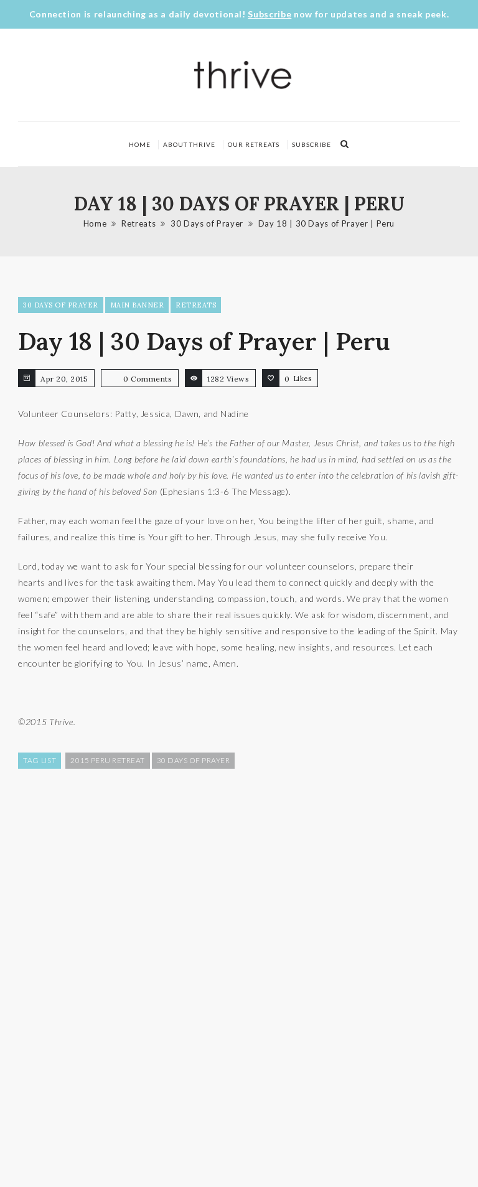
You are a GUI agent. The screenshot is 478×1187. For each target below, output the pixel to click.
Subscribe (269, 14)
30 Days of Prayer (207, 223)
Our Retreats (253, 144)
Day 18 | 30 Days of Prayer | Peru (326, 223)
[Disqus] (239, 976)
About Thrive (189, 144)
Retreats (138, 223)
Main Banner (137, 305)
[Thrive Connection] (243, 75)
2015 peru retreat (107, 760)
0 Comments (147, 378)
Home (140, 144)
